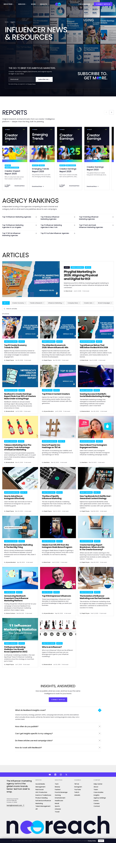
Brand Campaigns (105, 303)
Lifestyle (58, 809)
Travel (57, 812)
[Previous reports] (106, 112)
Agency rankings (100, 798)
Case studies (98, 792)
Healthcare (59, 801)
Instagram (78, 787)
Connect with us (103, 4)
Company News (74, 303)
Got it (101, 841)
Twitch (76, 792)
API (36, 809)
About (96, 787)
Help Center (98, 784)
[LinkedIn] (55, 774)
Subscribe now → (44, 79)
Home (6, 22)
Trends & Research (37, 303)
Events (96, 801)
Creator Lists (89, 303)
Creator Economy (19, 303)
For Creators (84, 4)
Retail (57, 803)
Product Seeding (41, 798)
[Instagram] (61, 774)
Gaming (58, 795)
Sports (57, 806)
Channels (77, 780)
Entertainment (60, 798)
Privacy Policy (31, 84)
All (6, 303)
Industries (8, 4)
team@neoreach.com (14, 805)
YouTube (77, 789)
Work (33, 4)
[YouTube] (50, 774)
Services (21, 4)
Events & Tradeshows (43, 795)
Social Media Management (40, 785)
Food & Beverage (61, 792)
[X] (66, 774)
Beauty (57, 787)
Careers (96, 803)
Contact (97, 806)
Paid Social (39, 789)
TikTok (76, 784)
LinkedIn (77, 795)
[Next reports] (111, 112)
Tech (56, 784)
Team (96, 789)
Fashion (58, 789)
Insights (43, 4)
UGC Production (41, 792)
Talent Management (42, 806)
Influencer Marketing (55, 303)
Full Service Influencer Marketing (43, 802)
